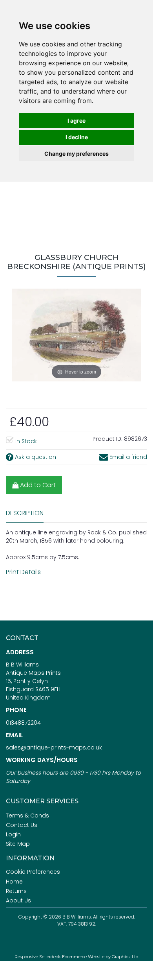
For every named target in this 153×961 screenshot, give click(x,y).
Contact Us (21, 825)
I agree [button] (76, 120)
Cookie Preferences (33, 872)
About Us (18, 900)
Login (13, 834)
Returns (16, 891)
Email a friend (127, 457)
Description (25, 512)
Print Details (23, 571)
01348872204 (23, 723)
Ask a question (34, 457)
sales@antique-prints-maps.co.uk (54, 747)
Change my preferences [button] (76, 153)
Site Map (18, 844)
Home (14, 882)
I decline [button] (77, 137)
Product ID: (107, 439)
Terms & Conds (27, 815)
